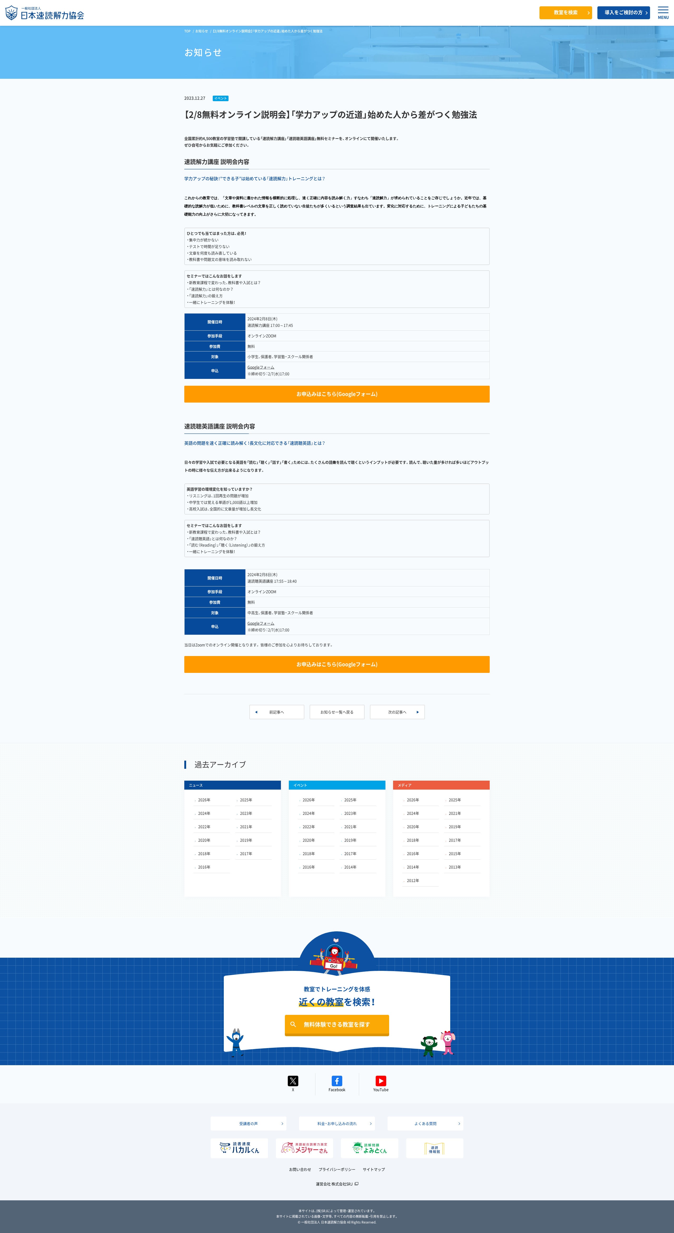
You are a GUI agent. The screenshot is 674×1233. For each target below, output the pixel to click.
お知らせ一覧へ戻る (337, 712)
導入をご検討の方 (624, 12)
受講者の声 (248, 1123)
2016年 (204, 866)
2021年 (246, 826)
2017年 (246, 853)
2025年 (246, 799)
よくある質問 (425, 1123)
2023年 (246, 813)
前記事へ (276, 712)
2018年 (204, 853)
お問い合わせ (300, 1169)
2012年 (413, 880)
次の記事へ (397, 712)
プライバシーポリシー (337, 1169)
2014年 (350, 866)
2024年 (204, 813)
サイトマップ (374, 1169)
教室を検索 (566, 12)
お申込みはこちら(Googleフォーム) (337, 394)
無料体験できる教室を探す (337, 1024)
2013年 (455, 866)
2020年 (204, 840)
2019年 (246, 840)
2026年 (204, 799)
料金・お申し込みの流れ (337, 1123)
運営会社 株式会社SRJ (334, 1183)
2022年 (204, 826)
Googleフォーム (260, 367)
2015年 (455, 853)
